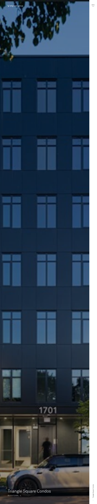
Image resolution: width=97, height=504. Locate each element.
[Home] (45, 6)
